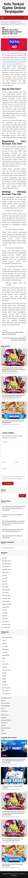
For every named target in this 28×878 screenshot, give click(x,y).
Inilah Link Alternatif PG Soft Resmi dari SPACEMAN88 (12, 536)
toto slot (3, 725)
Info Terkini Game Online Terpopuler (14, 8)
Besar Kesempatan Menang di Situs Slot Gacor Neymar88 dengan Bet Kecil (12, 530)
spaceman (3, 717)
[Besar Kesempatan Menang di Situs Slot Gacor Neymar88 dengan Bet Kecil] (14, 384)
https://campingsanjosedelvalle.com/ (13, 64)
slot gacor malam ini (6, 728)
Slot (3, 27)
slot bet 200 (5, 664)
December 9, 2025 (13, 424)
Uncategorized (6, 693)
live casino (5, 646)
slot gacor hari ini (6, 670)
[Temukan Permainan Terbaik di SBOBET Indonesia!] (14, 775)
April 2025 (5, 584)
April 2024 (5, 618)
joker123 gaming (5, 705)
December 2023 (6, 624)
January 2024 (5, 621)
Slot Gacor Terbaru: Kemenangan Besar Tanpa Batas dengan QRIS (14, 338)
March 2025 (5, 587)
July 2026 (4, 558)
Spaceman (4, 684)
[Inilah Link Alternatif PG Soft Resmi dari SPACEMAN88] (14, 410)
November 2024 (6, 598)
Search (3, 490)
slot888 (4, 681)
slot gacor (4, 667)
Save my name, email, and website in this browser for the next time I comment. (13, 477)
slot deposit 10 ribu (6, 697)
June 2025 (4, 578)
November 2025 (6, 563)
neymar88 (4, 652)
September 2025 (6, 569)
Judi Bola (4, 643)
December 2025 (6, 561)
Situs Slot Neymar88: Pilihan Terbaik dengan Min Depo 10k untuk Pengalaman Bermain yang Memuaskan (13, 369)
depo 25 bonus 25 (5, 703)
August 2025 (5, 572)
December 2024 (6, 595)
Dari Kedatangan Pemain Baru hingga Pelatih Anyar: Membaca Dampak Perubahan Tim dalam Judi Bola (13, 508)
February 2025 (6, 589)
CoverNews (22, 873)
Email (17, 462)
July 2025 (4, 575)
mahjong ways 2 (5, 714)
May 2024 (4, 615)
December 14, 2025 (14, 373)
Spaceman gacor (6, 687)
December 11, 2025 (13, 398)
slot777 (4, 676)
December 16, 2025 (14, 789)
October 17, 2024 (15, 36)
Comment (5, 442)
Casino (4, 640)
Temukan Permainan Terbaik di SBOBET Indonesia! (12, 515)
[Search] (25, 17)
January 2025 (5, 592)
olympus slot (4, 722)
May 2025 (4, 581)
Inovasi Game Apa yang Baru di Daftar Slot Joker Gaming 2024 (13, 332)
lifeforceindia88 (6, 36)
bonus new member (6, 720)
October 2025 (5, 566)
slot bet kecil (4, 711)
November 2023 (6, 627)
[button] (2, 17)
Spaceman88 (5, 690)
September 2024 (6, 604)
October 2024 (5, 601)
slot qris (4, 673)
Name (4, 462)
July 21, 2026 (12, 764)
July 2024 (4, 610)
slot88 (3, 678)
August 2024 (5, 607)
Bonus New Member (7, 637)
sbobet (4, 658)
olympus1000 (5, 655)
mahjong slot (5, 649)
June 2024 (4, 613)
